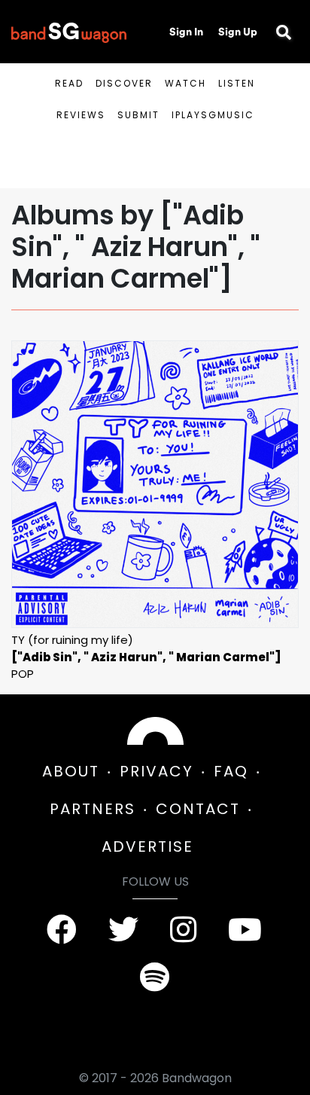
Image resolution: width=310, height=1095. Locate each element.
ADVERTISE (147, 846)
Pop (22, 674)
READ (69, 83)
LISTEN (236, 83)
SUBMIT (138, 114)
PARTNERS (92, 808)
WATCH (185, 83)
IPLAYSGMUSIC (213, 114)
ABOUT (70, 771)
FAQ (231, 771)
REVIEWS (80, 114)
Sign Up (237, 31)
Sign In (186, 31)
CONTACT (198, 808)
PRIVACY (156, 771)
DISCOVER (124, 83)
